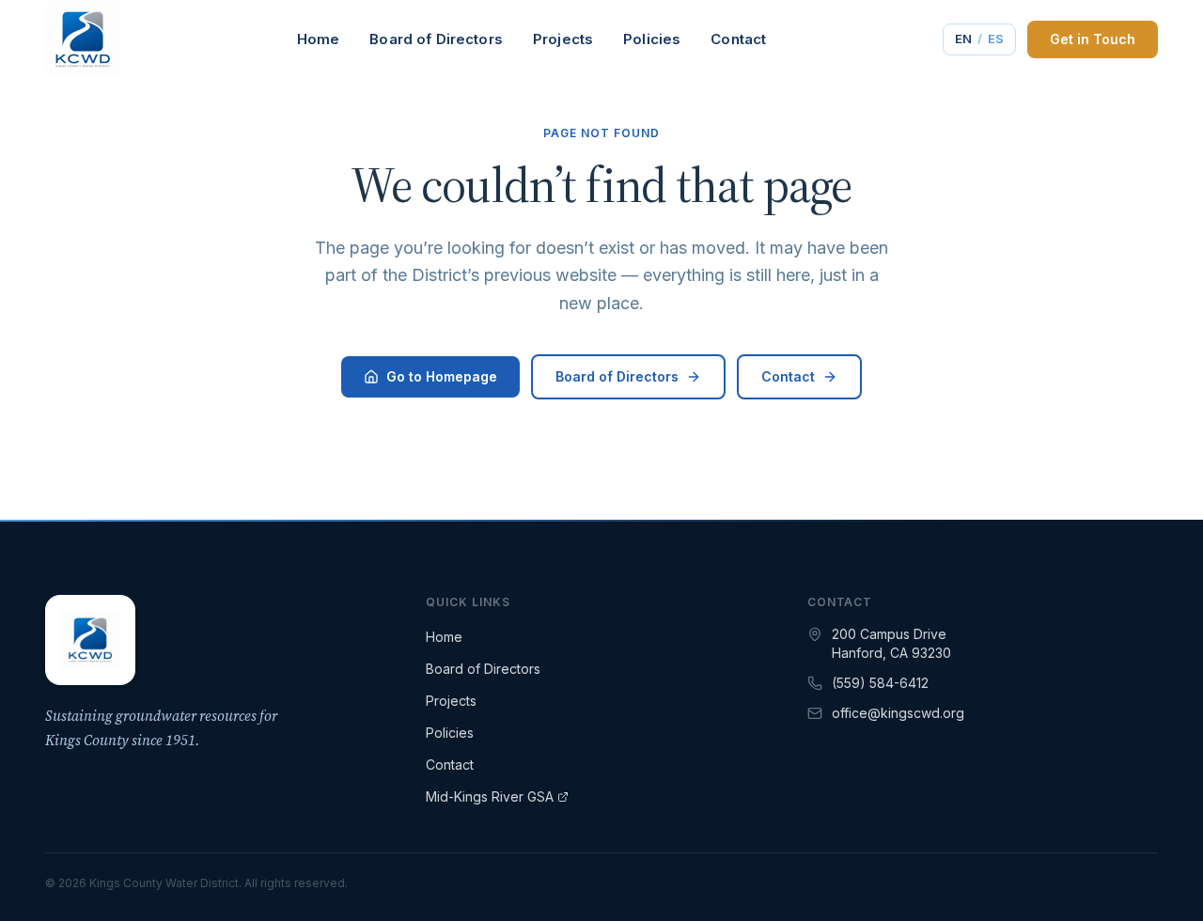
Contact (738, 39)
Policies (651, 39)
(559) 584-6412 (880, 683)
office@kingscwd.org (898, 713)
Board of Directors (436, 39)
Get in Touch (1092, 39)
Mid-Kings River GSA (490, 796)
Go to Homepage (441, 376)
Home (318, 39)
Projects (563, 39)
